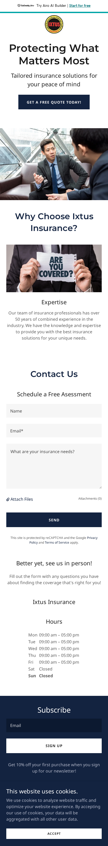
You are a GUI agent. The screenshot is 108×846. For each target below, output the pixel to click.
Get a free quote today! (54, 102)
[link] (54, 24)
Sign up (54, 745)
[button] (8, 499)
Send (54, 519)
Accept (54, 833)
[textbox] (54, 411)
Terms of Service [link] (57, 542)
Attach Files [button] (21, 499)
